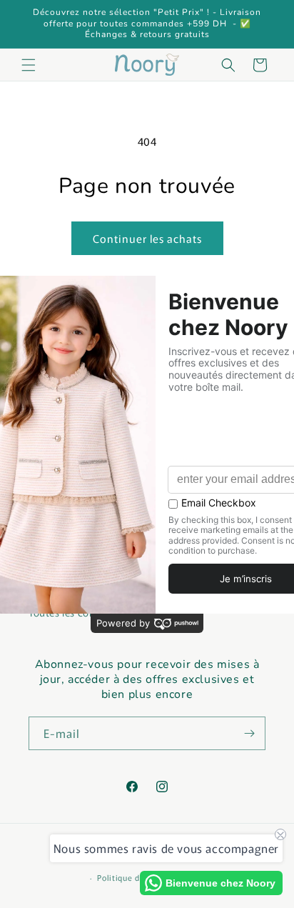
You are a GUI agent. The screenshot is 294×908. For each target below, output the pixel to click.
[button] (28, 65)
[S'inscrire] (249, 733)
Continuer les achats (147, 238)
